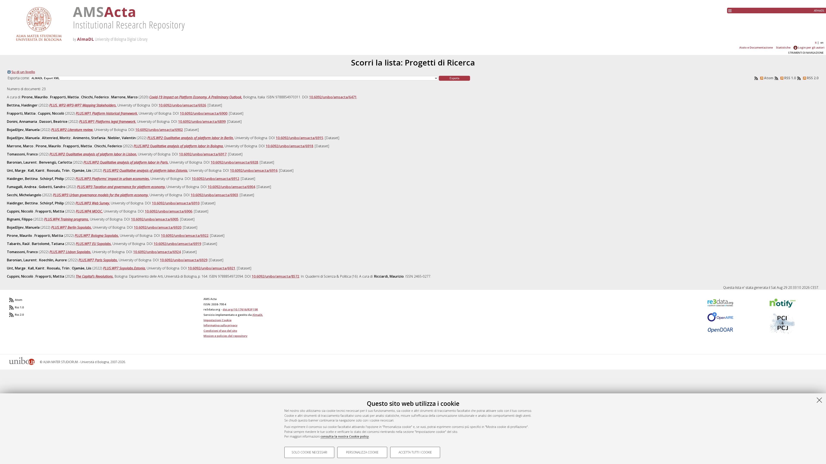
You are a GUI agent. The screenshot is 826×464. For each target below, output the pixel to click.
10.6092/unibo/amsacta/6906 (168, 211)
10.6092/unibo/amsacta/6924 (157, 251)
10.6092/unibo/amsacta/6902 (159, 129)
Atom (768, 78)
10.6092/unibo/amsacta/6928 (234, 162)
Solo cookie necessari (309, 452)
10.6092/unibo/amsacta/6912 (215, 178)
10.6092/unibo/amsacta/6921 (211, 268)
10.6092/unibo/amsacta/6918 (289, 146)
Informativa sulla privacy (220, 325)
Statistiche (783, 47)
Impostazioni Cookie (217, 320)
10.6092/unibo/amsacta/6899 (202, 121)
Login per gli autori (810, 47)
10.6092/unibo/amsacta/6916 (253, 170)
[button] (454, 78)
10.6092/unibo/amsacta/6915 (299, 137)
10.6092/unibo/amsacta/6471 (333, 97)
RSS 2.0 (812, 78)
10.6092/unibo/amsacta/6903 (214, 195)
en (821, 42)
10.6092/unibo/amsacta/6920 (157, 227)
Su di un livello (23, 72)
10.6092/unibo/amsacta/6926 (182, 105)
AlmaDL (819, 10)
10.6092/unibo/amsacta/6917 (203, 154)
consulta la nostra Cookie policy (345, 436)
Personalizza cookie (362, 452)
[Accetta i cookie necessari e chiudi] (819, 400)
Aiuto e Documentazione (756, 47)
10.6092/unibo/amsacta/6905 (155, 219)
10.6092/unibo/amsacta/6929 (183, 260)
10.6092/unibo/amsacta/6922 (184, 235)
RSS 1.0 (789, 78)
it (816, 42)
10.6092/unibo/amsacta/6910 (175, 203)
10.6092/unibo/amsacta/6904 (231, 186)
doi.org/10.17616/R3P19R (240, 309)
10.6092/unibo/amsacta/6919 (177, 243)
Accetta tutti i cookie (415, 452)
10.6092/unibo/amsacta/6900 (203, 113)
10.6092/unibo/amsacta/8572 (275, 276)
